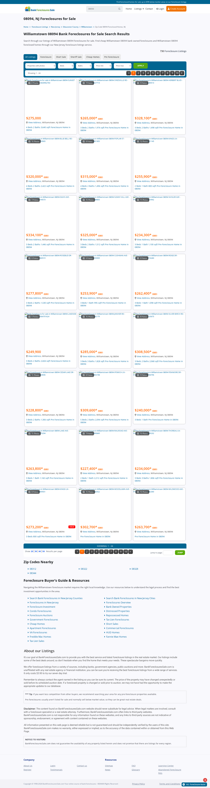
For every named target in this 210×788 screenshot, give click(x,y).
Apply (140, 66)
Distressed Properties (118, 611)
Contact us (82, 765)
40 (40, 551)
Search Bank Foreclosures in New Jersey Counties (56, 598)
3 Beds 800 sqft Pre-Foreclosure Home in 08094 (48, 536)
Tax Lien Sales (37, 641)
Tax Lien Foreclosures (117, 619)
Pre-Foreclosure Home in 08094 (95, 536)
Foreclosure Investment (42, 606)
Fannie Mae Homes (116, 636)
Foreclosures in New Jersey (44, 602)
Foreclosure (45, 57)
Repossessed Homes (117, 615)
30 (36, 551)
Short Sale (61, 57)
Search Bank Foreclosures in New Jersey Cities (130, 598)
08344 (33, 573)
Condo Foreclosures (40, 611)
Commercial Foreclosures (120, 628)
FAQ (134, 765)
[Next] (182, 73)
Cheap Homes (93, 57)
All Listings (30, 57)
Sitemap (109, 765)
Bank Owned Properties (119, 606)
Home (129, 8)
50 (43, 551)
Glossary (136, 769)
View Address (34, 122)
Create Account (177, 8)
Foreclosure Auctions (41, 615)
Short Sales (112, 623)
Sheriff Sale (76, 57)
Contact (149, 8)
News (107, 769)
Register (27, 769)
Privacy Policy (138, 783)
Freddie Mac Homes (40, 636)
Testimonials (56, 769)
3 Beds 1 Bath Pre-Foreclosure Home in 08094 (156, 419)
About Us (28, 765)
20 (32, 551)
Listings (138, 8)
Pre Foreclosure (111, 57)
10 (177, 73)
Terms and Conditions (169, 783)
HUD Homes (113, 632)
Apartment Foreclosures (43, 628)
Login (161, 8)
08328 (135, 568)
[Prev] (128, 73)
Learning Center (166, 765)
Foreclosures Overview (118, 602)
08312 (33, 568)
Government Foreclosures (44, 619)
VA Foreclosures (38, 632)
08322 (84, 568)
